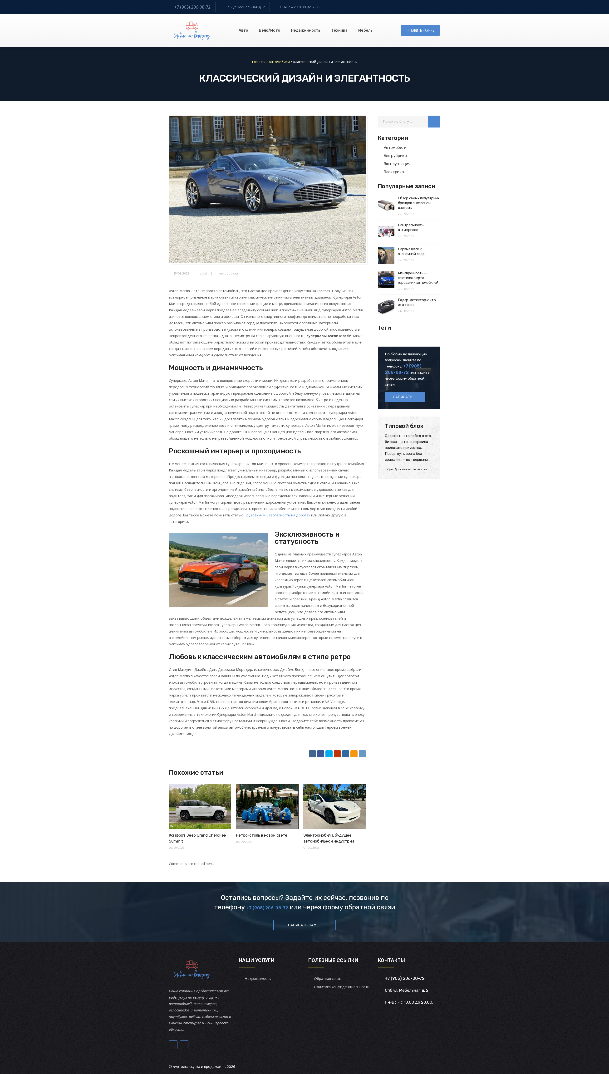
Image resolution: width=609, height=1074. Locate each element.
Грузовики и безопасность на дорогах (277, 515)
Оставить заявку (421, 30)
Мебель (365, 30)
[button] (434, 122)
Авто (243, 30)
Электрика (394, 171)
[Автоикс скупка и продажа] (192, 30)
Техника (339, 30)
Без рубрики (395, 155)
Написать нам (302, 925)
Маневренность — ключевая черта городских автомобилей (418, 278)
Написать (403, 397)
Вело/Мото (269, 30)
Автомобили (228, 273)
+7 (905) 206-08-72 (192, 7)
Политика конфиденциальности (341, 986)
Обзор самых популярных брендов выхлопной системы (418, 203)
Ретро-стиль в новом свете (261, 835)
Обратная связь (327, 978)
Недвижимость (305, 30)
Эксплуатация (397, 163)
